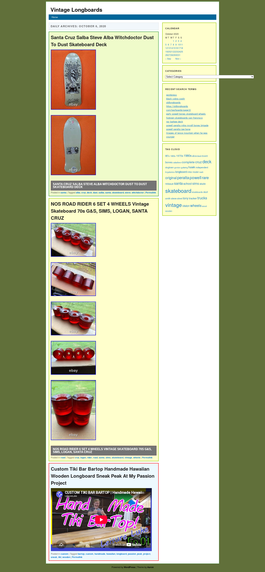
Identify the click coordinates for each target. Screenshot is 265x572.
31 (179, 54)
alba (78, 192)
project (146, 553)
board (205, 155)
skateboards (197, 191)
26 (166, 54)
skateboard (118, 192)
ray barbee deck (174, 121)
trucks (202, 197)
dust (95, 192)
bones (168, 162)
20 (169, 51)
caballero (177, 162)
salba (101, 192)
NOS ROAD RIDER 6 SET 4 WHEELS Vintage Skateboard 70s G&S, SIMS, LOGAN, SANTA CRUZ (100, 210)
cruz (83, 192)
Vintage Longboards (76, 9)
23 (176, 51)
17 (179, 47)
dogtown (169, 167)
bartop (81, 553)
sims (108, 457)
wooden (66, 557)
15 (174, 47)
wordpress (171, 95)
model (196, 171)
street (179, 198)
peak (139, 553)
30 (176, 54)
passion (132, 553)
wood (204, 206)
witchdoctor (138, 192)
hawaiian (110, 553)
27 (169, 54)
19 (166, 51)
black (199, 156)
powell (195, 177)
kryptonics (170, 171)
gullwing (184, 167)
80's (167, 155)
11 (181, 44)
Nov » (178, 58)
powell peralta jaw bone (178, 129)
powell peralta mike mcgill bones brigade (187, 125)
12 (166, 47)
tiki (59, 557)
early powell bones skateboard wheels (186, 113)
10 (179, 44)
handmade (99, 553)
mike (189, 171)
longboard (121, 553)
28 (171, 54)
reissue (169, 183)
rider (89, 457)
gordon (177, 167)
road (63, 457)
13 (169, 47)
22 (174, 51)
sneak (54, 557)
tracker (193, 198)
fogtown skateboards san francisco (184, 117)
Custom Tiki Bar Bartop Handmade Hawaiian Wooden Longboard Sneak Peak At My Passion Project (102, 475)
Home (55, 17)
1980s (188, 155)
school (187, 183)
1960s (173, 155)
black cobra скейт (175, 98)
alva (194, 155)
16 (176, 47)
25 (181, 51)
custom (64, 553)
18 (181, 47)
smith (168, 198)
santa (63, 192)
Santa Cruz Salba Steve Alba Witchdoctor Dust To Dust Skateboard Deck (100, 186)
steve (128, 192)
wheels (136, 457)
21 (171, 51)
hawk (191, 167)
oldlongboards (173, 102)
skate (203, 183)
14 (171, 47)
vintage (128, 457)
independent (202, 167)
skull (205, 192)
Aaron (150, 567)
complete (188, 162)
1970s (179, 155)
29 (174, 54)
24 (179, 51)
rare (205, 177)
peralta (183, 177)
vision (186, 206)
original (171, 177)
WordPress (129, 567)
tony (185, 198)
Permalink (150, 192)
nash (201, 171)
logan (83, 457)
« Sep (168, 58)
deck (89, 192)
